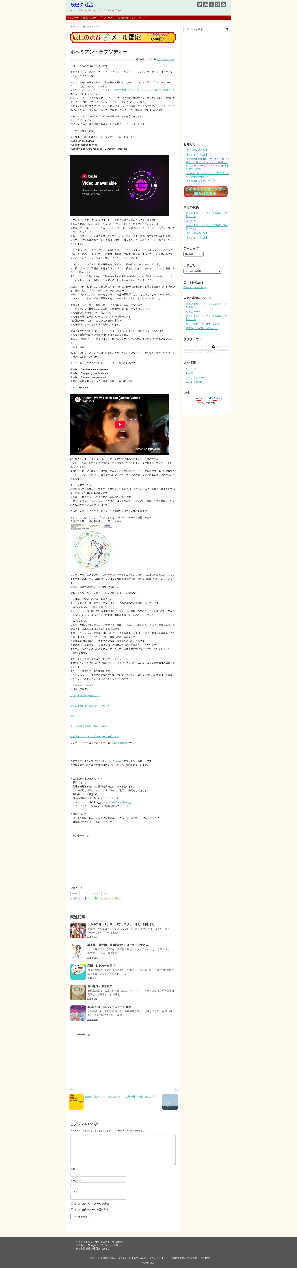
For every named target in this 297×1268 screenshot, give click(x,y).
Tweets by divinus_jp (195, 287)
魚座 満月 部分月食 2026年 (203, 324)
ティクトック (212, 352)
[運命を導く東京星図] (78, 992)
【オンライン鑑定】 (197, 154)
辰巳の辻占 (82, 4)
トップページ (73, 17)
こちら (115, 761)
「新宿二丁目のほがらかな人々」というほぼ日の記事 (140, 90)
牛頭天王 (190, 350)
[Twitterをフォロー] (199, 4)
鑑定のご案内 (89, 17)
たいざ (208, 346)
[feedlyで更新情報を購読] (217, 4)
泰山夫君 (226, 346)
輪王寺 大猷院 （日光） (202, 328)
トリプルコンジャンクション (194, 346)
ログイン (191, 368)
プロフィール (105, 17)
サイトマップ (137, 17)
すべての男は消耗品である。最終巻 (89, 726)
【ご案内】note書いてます (200, 181)
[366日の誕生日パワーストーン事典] (78, 1013)
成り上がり (76, 716)
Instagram (189, 352)
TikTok (220, 352)
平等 (185, 350)
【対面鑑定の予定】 (197, 150)
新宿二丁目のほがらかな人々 (85, 695)
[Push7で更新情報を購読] (211, 4)
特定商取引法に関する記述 (185, 1258)
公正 (211, 350)
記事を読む (92, 937)
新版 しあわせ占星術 (101, 965)
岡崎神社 (218, 346)
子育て (206, 350)
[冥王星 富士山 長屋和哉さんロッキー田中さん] (78, 951)
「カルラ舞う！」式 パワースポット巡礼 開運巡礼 (120, 924)
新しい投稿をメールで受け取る (91, 1209)
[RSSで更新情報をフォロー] (223, 4)
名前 (74, 1169)
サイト (74, 1192)
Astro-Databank (120, 742)
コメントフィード (196, 377)
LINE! (96, 893)
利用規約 (85, 1248)
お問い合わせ (122, 17)
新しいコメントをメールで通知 (91, 1203)
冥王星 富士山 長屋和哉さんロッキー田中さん (118, 945)
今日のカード (193, 221)
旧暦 (195, 352)
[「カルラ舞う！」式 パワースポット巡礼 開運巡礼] (78, 930)
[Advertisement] (123, 859)
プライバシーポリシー (159, 1258)
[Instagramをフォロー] (205, 4)
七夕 (223, 350)
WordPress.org (194, 382)
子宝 (202, 352)
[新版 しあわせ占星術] (78, 972)
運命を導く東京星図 (99, 986)
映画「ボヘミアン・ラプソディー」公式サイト (94, 736)
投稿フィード (193, 373)
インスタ (217, 350)
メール (75, 1180)
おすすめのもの (165, 59)
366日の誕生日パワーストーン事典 (109, 1006)
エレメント (199, 350)
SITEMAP (205, 1258)
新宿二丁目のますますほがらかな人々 (90, 705)
